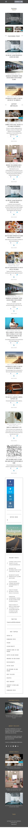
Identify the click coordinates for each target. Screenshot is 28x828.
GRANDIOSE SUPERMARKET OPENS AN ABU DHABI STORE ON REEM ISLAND (14, 77)
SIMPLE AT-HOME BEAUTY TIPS (14, 427)
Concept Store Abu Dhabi (13, 685)
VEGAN (8, 643)
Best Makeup (11, 681)
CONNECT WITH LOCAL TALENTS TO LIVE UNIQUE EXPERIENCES (14, 125)
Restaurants (11, 662)
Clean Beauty (11, 646)
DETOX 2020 (10, 665)
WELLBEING (10, 395)
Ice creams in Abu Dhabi (12, 670)
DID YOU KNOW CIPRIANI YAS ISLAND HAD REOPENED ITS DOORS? (14, 236)
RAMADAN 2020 (11, 639)
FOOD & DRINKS (10, 74)
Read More (14, 141)
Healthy (18, 264)
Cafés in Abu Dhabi (13, 655)
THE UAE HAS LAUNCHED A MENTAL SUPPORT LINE (14, 398)
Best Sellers (11, 674)
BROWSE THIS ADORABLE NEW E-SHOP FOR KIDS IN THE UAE (14, 166)
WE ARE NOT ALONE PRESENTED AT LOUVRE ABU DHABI (14, 56)
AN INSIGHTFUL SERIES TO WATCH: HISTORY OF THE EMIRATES (14, 99)
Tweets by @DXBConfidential (13, 622)
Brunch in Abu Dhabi (13, 658)
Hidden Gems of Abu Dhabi (13, 650)
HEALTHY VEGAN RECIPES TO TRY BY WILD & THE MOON (14, 268)
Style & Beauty (10, 330)
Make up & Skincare (12, 424)
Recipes (10, 265)
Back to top (13, 824)
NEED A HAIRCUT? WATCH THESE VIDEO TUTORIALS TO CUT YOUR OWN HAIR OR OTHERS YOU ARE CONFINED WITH (14, 334)
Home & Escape (10, 53)
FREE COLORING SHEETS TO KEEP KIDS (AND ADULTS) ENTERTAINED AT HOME (14, 461)
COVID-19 (9, 635)
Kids (10, 163)
